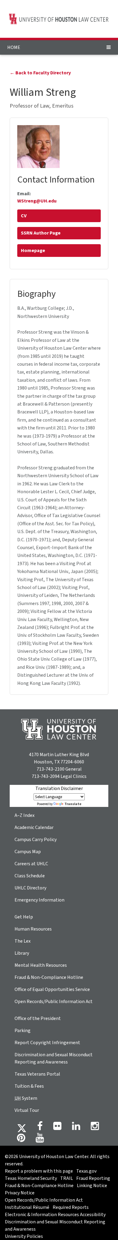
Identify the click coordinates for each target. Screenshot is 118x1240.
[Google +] (57, 1128)
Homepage (33, 250)
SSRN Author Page (41, 233)
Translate (72, 804)
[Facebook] (40, 1128)
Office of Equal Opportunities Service (52, 989)
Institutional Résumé (27, 1207)
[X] (21, 1128)
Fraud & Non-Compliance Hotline (49, 977)
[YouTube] (40, 1139)
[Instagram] (95, 1128)
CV (24, 215)
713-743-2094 (46, 776)
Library (22, 953)
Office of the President (38, 1018)
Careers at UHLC (31, 863)
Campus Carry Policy (36, 839)
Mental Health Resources (41, 965)
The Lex (23, 941)
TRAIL (66, 1178)
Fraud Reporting (93, 1178)
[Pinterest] (21, 1139)
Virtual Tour (27, 1110)
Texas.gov (86, 1171)
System (26, 1098)
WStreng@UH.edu (37, 201)
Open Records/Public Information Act (54, 1001)
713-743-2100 (50, 769)
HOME (13, 47)
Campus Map (28, 851)
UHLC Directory (30, 888)
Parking (23, 1030)
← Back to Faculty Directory (40, 73)
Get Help (24, 917)
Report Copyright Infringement (47, 1042)
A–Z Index (24, 815)
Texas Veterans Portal (37, 1074)
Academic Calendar (34, 827)
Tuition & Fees (29, 1086)
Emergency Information (39, 900)
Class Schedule (30, 876)
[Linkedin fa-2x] (76, 1128)
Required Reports (71, 1207)
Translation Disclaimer (59, 788)
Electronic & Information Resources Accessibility (55, 1214)
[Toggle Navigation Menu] (108, 47)
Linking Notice (92, 1185)
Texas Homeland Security (31, 1178)
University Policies (24, 1236)
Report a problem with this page (39, 1171)
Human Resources (33, 929)
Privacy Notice (19, 1193)
